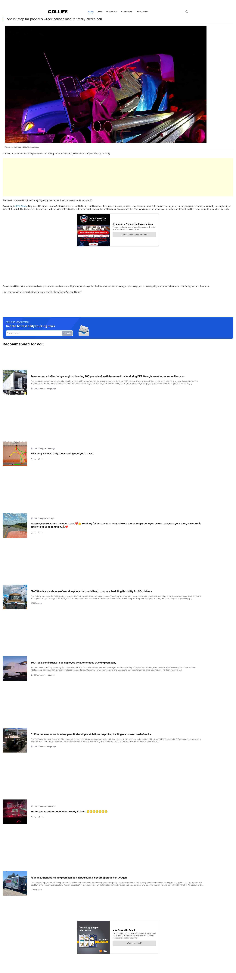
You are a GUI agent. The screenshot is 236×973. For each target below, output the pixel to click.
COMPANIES (126, 11)
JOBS (100, 11)
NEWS (90, 11)
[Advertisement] (85, 177)
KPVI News (21, 206)
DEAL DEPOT (142, 11)
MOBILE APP (111, 11)
